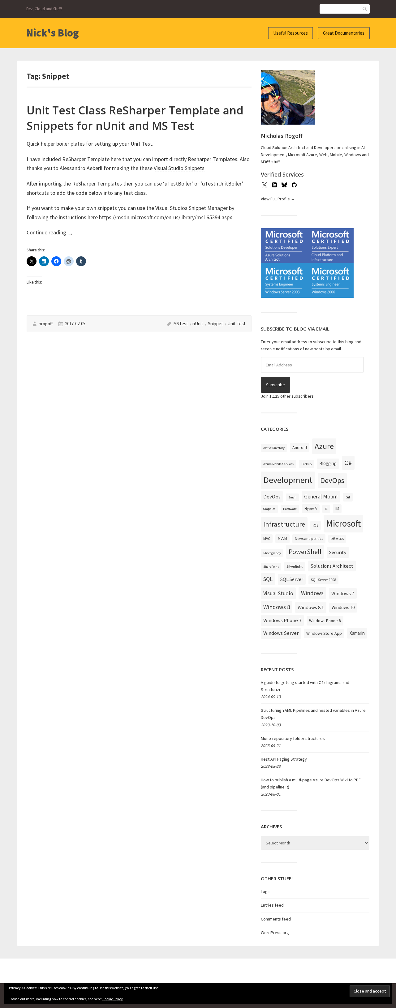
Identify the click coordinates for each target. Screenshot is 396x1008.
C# (348, 462)
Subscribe (275, 384)
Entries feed (272, 905)
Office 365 (337, 539)
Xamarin (357, 633)
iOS (315, 525)
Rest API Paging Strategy (284, 759)
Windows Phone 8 (325, 620)
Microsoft (343, 523)
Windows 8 (276, 607)
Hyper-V (310, 508)
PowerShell (305, 551)
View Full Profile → (278, 199)
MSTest (180, 324)
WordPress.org (275, 932)
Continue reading (50, 232)
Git (348, 497)
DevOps (332, 480)
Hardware (290, 509)
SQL (268, 579)
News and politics (309, 538)
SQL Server (291, 579)
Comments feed (276, 919)
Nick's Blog (52, 32)
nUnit (197, 324)
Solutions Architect (331, 565)
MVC (266, 538)
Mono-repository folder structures (293, 738)
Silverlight (294, 566)
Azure (324, 446)
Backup (306, 464)
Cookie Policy (112, 999)
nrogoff (46, 324)
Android (299, 447)
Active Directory (274, 448)
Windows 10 (343, 607)
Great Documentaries (343, 33)
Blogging (328, 463)
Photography (272, 553)
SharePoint (271, 567)
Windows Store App (324, 633)
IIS (337, 508)
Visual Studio (278, 593)
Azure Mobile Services (278, 464)
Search (365, 8)
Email (292, 497)
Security (337, 552)
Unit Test (236, 324)
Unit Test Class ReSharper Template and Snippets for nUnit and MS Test (135, 118)
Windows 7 (342, 593)
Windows (312, 593)
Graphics (269, 509)
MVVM (282, 538)
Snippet (215, 324)
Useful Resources (290, 33)
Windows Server (281, 633)
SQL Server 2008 (323, 579)
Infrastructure (284, 524)
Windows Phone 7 (282, 620)
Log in (266, 891)
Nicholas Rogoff (282, 135)
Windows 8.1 (311, 607)
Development (287, 479)
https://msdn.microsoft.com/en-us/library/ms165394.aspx (165, 217)
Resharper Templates (212, 159)
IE (326, 509)
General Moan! (321, 496)
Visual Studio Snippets (179, 168)
